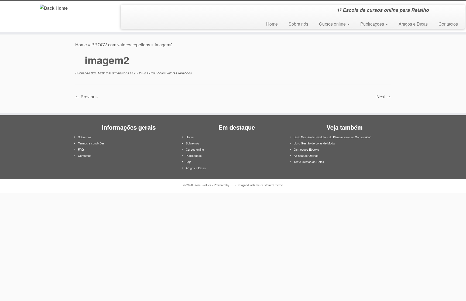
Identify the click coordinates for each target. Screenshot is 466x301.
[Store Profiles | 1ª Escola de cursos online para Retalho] (54, 7)
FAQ (81, 149)
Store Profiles (202, 185)
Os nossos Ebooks (306, 149)
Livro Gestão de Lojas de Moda (314, 143)
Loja (188, 162)
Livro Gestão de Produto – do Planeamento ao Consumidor (332, 137)
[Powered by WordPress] (232, 184)
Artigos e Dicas (413, 24)
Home (272, 24)
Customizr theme (272, 185)
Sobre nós (298, 24)
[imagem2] (233, 103)
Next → (383, 97)
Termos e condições (91, 143)
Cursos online (333, 24)
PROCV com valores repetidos (120, 44)
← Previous (86, 97)
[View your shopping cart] (454, 8)
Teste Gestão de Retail (309, 162)
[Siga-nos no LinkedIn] (128, 11)
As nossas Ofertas (306, 155)
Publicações (372, 24)
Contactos (448, 24)
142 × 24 (136, 73)
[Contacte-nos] (135, 11)
